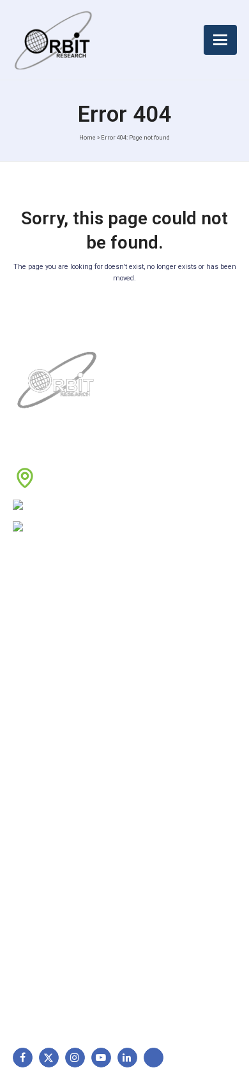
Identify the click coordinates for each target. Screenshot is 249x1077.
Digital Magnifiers (54, 986)
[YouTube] (101, 1057)
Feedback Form (167, 728)
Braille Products (51, 817)
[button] (220, 40)
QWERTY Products (57, 857)
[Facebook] (23, 1057)
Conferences (162, 707)
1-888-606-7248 (95, 506)
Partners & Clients (56, 747)
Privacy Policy (164, 688)
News (30, 667)
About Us (38, 627)
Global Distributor (171, 627)
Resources (41, 707)
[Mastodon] (153, 1057)
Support (35, 647)
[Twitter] (49, 1057)
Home (87, 137)
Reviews (36, 688)
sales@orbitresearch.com (111, 528)
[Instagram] (75, 1057)
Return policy (162, 647)
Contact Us (42, 728)
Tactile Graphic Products (70, 877)
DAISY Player (46, 837)
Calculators (42, 897)
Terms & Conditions (175, 667)
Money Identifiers (55, 917)
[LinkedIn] (127, 1057)
